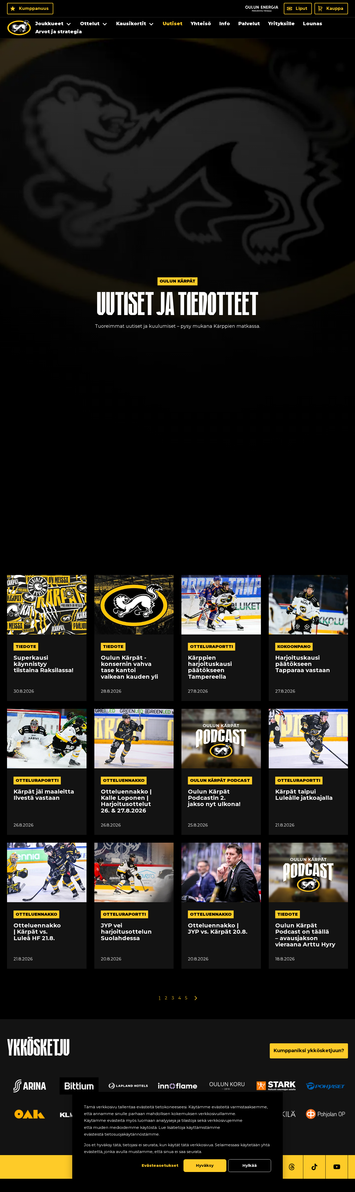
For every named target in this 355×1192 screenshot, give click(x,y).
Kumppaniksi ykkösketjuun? (309, 1050)
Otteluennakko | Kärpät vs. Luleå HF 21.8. (37, 931)
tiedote (26, 646)
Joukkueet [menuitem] (49, 24)
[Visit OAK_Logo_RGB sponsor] (29, 1114)
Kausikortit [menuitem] (131, 24)
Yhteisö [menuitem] (201, 24)
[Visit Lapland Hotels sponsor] (128, 1086)
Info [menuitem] (224, 24)
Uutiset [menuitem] (172, 24)
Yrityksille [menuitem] (281, 24)
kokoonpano (294, 646)
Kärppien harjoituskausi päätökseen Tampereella (210, 667)
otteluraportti (211, 646)
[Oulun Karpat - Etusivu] (19, 28)
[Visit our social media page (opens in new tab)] (291, 1167)
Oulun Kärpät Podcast (220, 780)
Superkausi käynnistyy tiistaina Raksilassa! (43, 664)
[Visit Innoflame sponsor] (177, 1086)
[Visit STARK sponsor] (276, 1086)
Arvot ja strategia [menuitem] (58, 32)
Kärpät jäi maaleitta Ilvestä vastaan (44, 795)
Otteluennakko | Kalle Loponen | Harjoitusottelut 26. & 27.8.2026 (126, 801)
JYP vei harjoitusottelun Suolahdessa (126, 931)
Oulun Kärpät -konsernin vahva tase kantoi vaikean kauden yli (129, 667)
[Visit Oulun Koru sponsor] (226, 1086)
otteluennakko (123, 780)
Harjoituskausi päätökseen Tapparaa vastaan (302, 664)
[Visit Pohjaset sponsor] (325, 1086)
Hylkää (249, 1165)
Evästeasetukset (160, 1165)
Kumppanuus (34, 8)
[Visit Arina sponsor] (29, 1086)
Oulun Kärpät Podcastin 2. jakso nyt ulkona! (214, 798)
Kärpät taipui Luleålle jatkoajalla (304, 795)
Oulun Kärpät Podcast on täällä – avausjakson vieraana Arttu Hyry (305, 935)
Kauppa (334, 8)
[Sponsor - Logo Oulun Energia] (261, 9)
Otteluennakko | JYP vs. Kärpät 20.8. (217, 928)
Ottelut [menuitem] (90, 24)
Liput (301, 8)
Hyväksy (205, 1165)
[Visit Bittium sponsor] (79, 1086)
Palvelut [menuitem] (249, 24)
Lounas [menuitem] (312, 24)
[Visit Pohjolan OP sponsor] (325, 1114)
